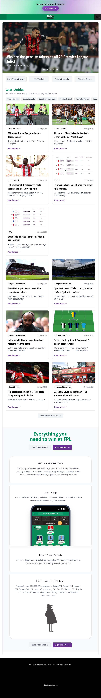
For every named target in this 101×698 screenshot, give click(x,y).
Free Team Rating (16, 79)
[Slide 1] (44, 69)
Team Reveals (62, 79)
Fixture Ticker (85, 79)
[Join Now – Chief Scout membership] (50, 7)
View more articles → (50, 415)
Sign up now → (62, 447)
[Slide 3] (50, 69)
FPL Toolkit (39, 79)
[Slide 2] (47, 69)
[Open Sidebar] (97, 17)
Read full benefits (39, 447)
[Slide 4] (53, 69)
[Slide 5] (57, 69)
